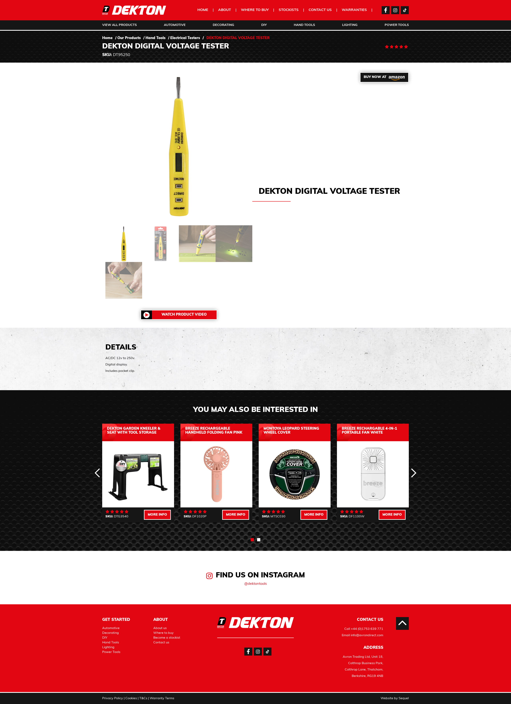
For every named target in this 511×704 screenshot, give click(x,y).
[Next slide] (413, 473)
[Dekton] (134, 10)
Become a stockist (166, 637)
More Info (157, 514)
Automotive (175, 25)
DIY (264, 25)
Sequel (404, 698)
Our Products (129, 38)
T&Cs (143, 698)
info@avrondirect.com (367, 635)
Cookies (131, 698)
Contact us (320, 10)
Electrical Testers (185, 38)
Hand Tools (304, 25)
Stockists (289, 10)
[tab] (252, 539)
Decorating (223, 25)
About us (160, 628)
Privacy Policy (112, 698)
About (224, 10)
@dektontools (255, 584)
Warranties (354, 10)
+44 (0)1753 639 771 (367, 629)
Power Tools (397, 25)
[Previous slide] (97, 473)
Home (202, 10)
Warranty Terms (162, 698)
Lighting (350, 25)
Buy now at (375, 77)
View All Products (119, 25)
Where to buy (255, 10)
